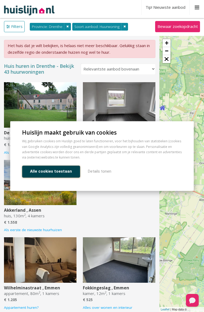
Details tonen (99, 171)
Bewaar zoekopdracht (178, 26)
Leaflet (165, 309)
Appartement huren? (21, 307)
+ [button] (166, 43)
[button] (167, 59)
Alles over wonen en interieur (107, 307)
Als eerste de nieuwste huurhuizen (33, 229)
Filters (17, 26)
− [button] (166, 51)
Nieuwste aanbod (165, 7)
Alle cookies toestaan (51, 171)
